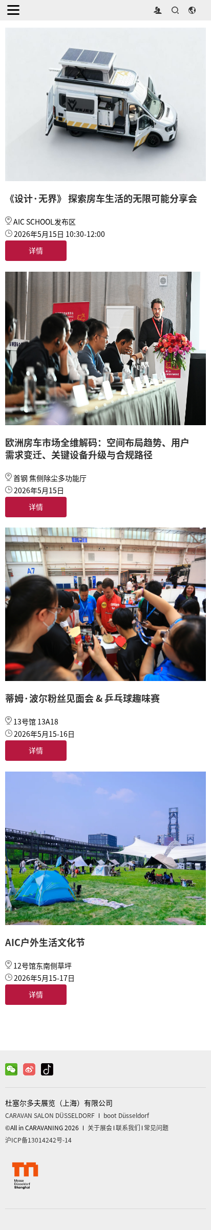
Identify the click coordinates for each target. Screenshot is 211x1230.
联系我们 (128, 1128)
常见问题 (156, 1128)
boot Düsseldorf (126, 1115)
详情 (36, 250)
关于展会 (100, 1128)
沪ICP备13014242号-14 (38, 1140)
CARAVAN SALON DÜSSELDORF (50, 1115)
